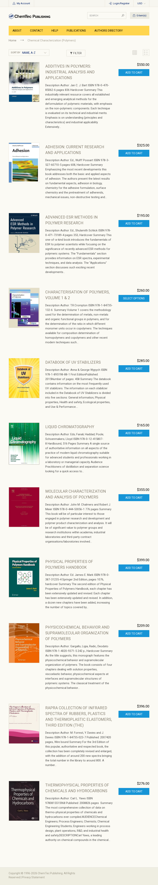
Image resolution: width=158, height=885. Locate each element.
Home (12, 40)
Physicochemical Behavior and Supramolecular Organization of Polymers (77, 633)
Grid (134, 52)
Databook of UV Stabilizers (73, 362)
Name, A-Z (28, 52)
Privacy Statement (33, 877)
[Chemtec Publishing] (30, 16)
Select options (134, 298)
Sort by (15, 52)
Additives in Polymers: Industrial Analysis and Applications (70, 72)
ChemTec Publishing (50, 873)
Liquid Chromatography (69, 426)
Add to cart (134, 72)
